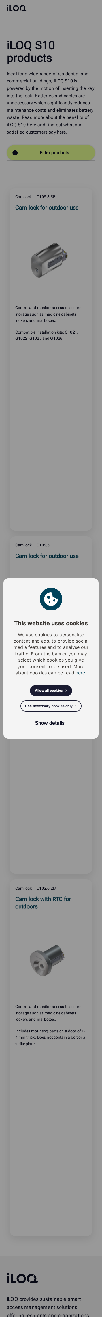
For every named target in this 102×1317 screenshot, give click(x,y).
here (80, 673)
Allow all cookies (49, 690)
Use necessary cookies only (49, 706)
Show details (50, 723)
